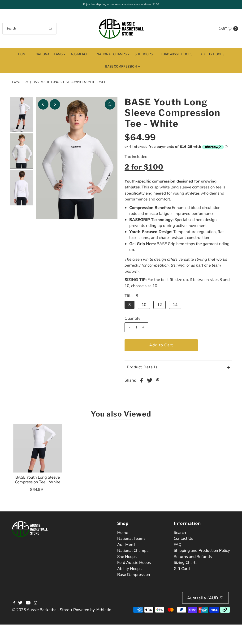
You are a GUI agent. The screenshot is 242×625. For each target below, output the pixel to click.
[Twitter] (20, 603)
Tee (26, 82)
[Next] (55, 104)
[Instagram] (35, 603)
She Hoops (144, 54)
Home (22, 54)
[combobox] (29, 28)
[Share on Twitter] (149, 380)
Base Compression (121, 66)
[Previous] (43, 104)
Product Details (142, 367)
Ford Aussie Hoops (176, 54)
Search (180, 532)
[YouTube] (28, 603)
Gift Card (182, 568)
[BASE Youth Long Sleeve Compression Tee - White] (37, 448)
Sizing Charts (185, 562)
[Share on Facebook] (141, 380)
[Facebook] (14, 603)
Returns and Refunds (193, 556)
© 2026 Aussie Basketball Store (40, 609)
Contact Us (183, 538)
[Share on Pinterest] (157, 380)
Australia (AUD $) (205, 598)
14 (175, 304)
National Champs (112, 54)
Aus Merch (80, 54)
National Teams (49, 54)
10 (144, 304)
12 (159, 304)
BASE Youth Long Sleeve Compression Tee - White (37, 480)
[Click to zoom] (110, 104)
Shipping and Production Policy (202, 550)
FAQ (178, 544)
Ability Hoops (212, 54)
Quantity (132, 318)
